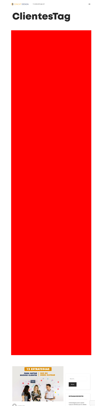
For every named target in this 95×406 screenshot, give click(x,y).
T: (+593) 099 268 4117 (30, 4)
